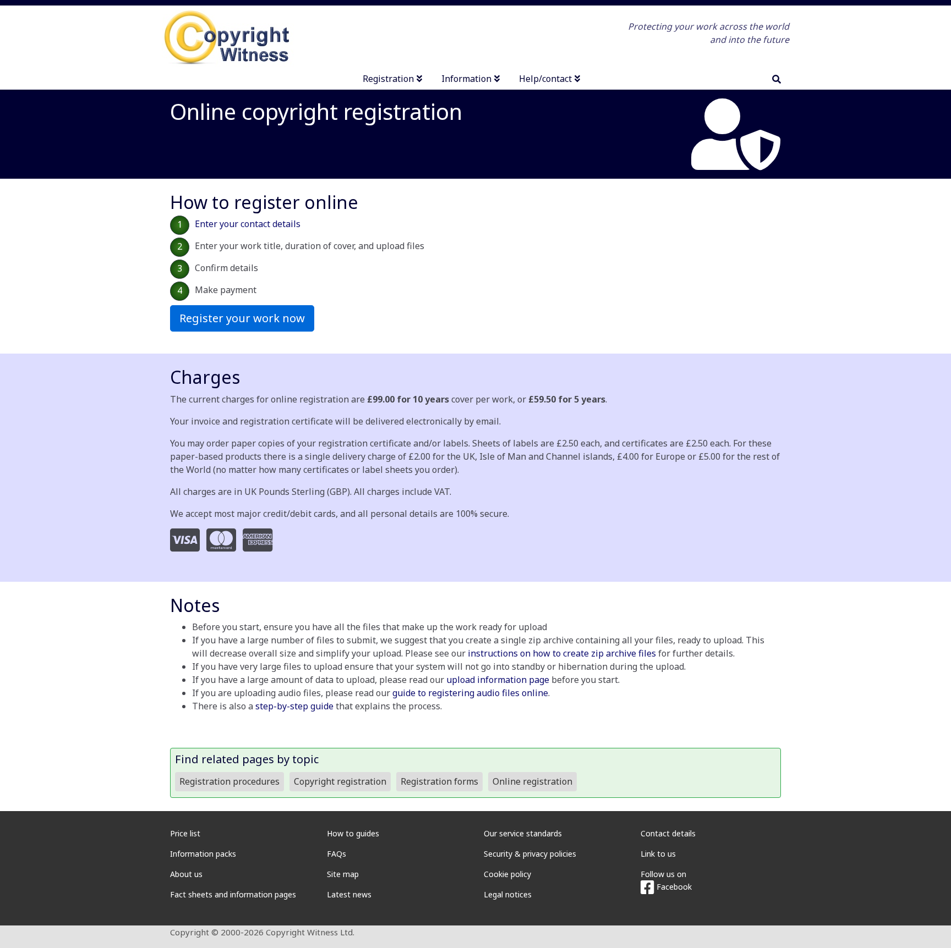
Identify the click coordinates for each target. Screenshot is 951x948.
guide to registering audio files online (470, 693)
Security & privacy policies (530, 853)
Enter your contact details (247, 224)
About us (186, 874)
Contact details (668, 833)
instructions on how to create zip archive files (562, 653)
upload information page (497, 680)
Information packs (203, 853)
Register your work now (242, 318)
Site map (343, 874)
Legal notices (508, 894)
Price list (185, 833)
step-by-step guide (294, 706)
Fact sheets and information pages (233, 894)
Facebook (673, 886)
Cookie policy (507, 874)
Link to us (658, 853)
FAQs (336, 853)
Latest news (349, 894)
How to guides (353, 833)
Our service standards (523, 833)
